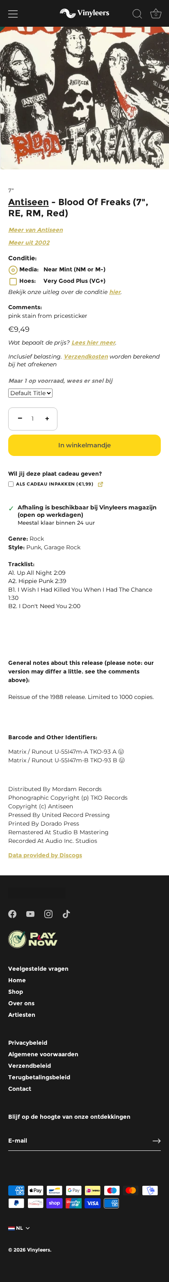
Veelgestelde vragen (38, 968)
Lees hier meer (93, 342)
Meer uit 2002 (28, 242)
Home (17, 980)
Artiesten (21, 1014)
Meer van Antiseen (35, 230)
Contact (19, 1088)
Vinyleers (38, 1250)
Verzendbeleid (29, 1065)
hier (115, 292)
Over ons (21, 1003)
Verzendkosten (86, 356)
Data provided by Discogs (45, 855)
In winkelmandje (84, 445)
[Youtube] (30, 913)
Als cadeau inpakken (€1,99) (54, 484)
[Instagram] (48, 913)
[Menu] (13, 14)
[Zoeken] (137, 15)
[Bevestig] (157, 1141)
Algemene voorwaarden (43, 1054)
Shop (15, 991)
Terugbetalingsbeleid (39, 1077)
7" (11, 190)
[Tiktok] (66, 913)
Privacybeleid (27, 1042)
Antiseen (28, 202)
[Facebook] (12, 913)
